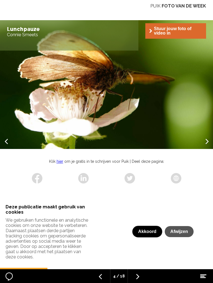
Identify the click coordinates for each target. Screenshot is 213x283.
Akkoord (147, 231)
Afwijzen (179, 231)
